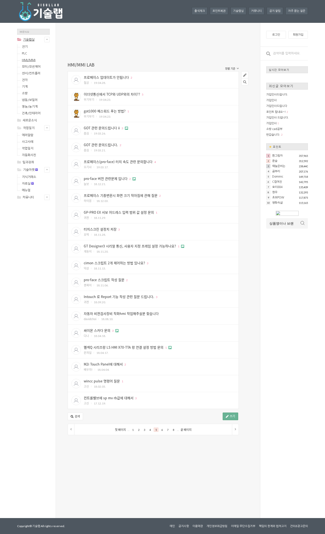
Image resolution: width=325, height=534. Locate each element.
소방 (25, 93)
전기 (25, 46)
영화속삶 (277, 202)
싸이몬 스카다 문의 (97, 330)
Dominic (277, 176)
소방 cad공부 (274, 129)
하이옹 (88, 201)
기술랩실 (238, 11)
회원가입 (298, 34)
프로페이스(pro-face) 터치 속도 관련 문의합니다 (118, 161)
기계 (25, 86)
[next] (235, 429)
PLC (24, 53)
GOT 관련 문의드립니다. (101, 144)
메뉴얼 (26, 190)
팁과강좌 (28, 162)
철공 (86, 83)
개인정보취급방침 (217, 526)
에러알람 (27, 135)
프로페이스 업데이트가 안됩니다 (106, 77)
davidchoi (90, 319)
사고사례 (27, 141)
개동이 (88, 251)
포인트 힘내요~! (276, 112)
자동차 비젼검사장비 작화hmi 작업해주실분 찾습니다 (121, 313)
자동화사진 (29, 155)
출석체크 (199, 11)
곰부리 (276, 171)
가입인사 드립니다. (277, 117)
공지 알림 (275, 11)
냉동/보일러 (30, 99)
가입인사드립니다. (277, 94)
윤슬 (274, 160)
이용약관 (197, 526)
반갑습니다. (273, 134)
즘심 (86, 133)
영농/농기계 (30, 106)
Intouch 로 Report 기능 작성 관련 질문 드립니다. (119, 296)
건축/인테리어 (31, 113)
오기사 (88, 167)
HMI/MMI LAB (81, 65)
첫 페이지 (120, 430)
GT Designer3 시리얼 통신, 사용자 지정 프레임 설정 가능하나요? (130, 246)
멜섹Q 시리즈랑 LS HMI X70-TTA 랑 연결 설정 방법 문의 (123, 347)
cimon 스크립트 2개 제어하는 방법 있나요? (114, 262)
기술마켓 (28, 169)
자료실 (26, 183)
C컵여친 (277, 181)
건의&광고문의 (299, 526)
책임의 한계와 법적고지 (272, 526)
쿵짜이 (88, 285)
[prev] (71, 429)
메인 (172, 526)
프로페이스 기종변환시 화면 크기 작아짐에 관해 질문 (121, 195)
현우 (274, 192)
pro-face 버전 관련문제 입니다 (106, 178)
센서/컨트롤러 (31, 73)
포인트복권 (219, 11)
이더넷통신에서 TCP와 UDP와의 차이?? (112, 94)
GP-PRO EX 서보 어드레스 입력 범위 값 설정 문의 (119, 212)
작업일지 (28, 128)
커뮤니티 (256, 11)
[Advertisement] (36, 278)
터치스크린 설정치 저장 (100, 229)
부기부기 (89, 99)
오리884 (277, 187)
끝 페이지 (186, 430)
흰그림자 (277, 155)
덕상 (86, 268)
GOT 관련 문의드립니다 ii (102, 127)
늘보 (86, 184)
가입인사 (271, 100)
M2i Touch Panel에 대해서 (103, 364)
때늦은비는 (278, 166)
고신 (86, 386)
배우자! (88, 369)
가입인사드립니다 (276, 106)
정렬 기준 (230, 68)
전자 (25, 80)
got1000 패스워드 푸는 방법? (105, 111)
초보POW (278, 197)
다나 (86, 336)
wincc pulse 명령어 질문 (102, 381)
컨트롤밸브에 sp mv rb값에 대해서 (108, 397)
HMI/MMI (28, 60)
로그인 (276, 34)
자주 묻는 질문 (296, 11)
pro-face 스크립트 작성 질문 (104, 279)
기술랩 (36, 526)
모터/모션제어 (31, 66)
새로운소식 (30, 120)
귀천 (86, 218)
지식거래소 (29, 176)
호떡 (86, 234)
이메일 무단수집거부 (243, 526)
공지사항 (183, 526)
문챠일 (88, 353)
